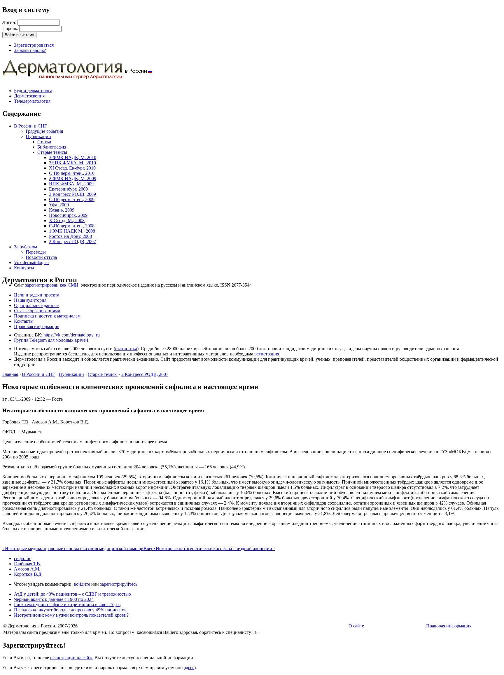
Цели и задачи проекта (36, 294)
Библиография (51, 146)
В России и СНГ (30, 125)
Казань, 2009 (61, 209)
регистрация (266, 353)
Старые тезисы (52, 152)
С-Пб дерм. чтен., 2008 (71, 225)
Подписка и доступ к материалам (47, 315)
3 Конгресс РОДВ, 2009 (72, 194)
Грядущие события (44, 131)
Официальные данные (36, 305)
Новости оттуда (41, 257)
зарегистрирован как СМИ (51, 284)
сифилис (22, 558)
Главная (10, 374)
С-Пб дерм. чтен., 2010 (71, 173)
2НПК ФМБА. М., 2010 (72, 162)
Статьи (44, 141)
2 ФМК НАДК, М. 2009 (72, 178)
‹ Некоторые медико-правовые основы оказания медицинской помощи (73, 548)
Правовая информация (36, 326)
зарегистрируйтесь (118, 584)
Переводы (36, 252)
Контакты (24, 321)
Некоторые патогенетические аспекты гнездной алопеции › (215, 548)
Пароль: (10, 28)
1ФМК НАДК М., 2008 (72, 231)
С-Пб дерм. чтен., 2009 (71, 199)
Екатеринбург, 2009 (68, 188)
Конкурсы (24, 267)
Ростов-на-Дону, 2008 (70, 236)
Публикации (38, 136)
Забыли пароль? (30, 50)
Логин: (10, 22)
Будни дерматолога (33, 90)
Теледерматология (32, 101)
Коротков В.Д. (28, 574)
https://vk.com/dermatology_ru (71, 334)
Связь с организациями (37, 310)
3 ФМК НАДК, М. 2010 (72, 157)
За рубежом (25, 246)
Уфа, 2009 (59, 204)
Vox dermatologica (31, 262)
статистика (126, 348)
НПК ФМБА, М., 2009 (71, 183)
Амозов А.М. (27, 568)
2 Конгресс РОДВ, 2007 (72, 241)
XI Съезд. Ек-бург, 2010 (72, 167)
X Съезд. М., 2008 (67, 220)
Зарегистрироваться (34, 45)
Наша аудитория (30, 300)
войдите (82, 584)
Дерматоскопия (29, 95)
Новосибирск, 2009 (68, 215)
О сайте (356, 625)
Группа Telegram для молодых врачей (51, 340)
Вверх (150, 548)
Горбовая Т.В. (27, 563)
